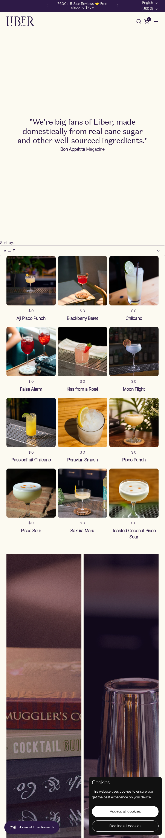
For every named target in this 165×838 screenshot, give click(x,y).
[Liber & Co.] (20, 21)
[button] (138, 21)
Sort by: (7, 242)
